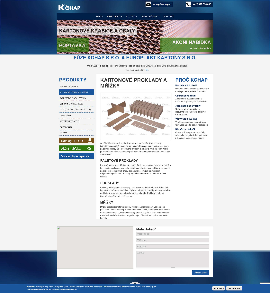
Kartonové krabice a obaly (97, 30)
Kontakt (169, 16)
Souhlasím (218, 288)
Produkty (113, 16)
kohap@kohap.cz (162, 4)
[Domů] (71, 7)
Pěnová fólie (66, 127)
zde (146, 70)
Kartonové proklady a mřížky (74, 92)
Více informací (234, 288)
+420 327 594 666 (202, 4)
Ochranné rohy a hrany (71, 104)
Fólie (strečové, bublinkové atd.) (75, 109)
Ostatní (63, 132)
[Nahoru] (135, 283)
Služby (130, 16)
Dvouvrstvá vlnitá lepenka (73, 98)
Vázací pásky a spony (69, 121)
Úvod (99, 16)
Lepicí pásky (65, 115)
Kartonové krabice (69, 86)
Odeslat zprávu (201, 272)
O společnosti (150, 16)
